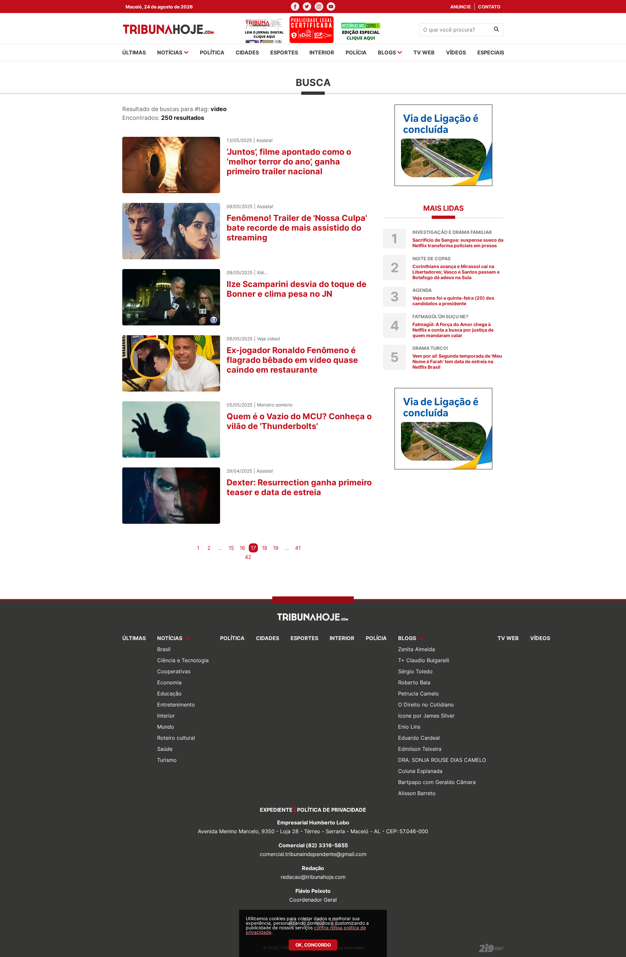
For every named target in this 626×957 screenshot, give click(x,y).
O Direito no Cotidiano (426, 704)
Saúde (164, 749)
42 (248, 557)
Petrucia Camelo (418, 693)
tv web (424, 52)
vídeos (456, 52)
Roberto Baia (414, 682)
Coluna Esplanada (420, 771)
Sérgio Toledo (415, 671)
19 (275, 548)
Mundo (165, 726)
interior (321, 52)
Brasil (164, 649)
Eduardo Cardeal (419, 738)
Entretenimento (176, 704)
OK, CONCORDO (313, 945)
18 (264, 548)
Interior (166, 715)
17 (253, 548)
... (220, 548)
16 (242, 548)
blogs (387, 52)
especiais (490, 52)
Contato (489, 6)
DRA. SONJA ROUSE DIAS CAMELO (442, 760)
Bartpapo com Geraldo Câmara (437, 782)
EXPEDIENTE (276, 810)
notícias (169, 52)
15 (231, 548)
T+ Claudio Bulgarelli (423, 660)
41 (298, 548)
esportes (284, 52)
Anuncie (460, 6)
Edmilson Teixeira (419, 749)
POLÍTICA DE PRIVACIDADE (331, 810)
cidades (247, 52)
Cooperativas (173, 671)
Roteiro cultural (176, 738)
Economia (169, 682)
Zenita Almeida (416, 649)
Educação (169, 693)
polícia (356, 52)
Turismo (167, 760)
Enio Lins (409, 726)
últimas (134, 52)
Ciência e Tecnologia (183, 660)
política (212, 52)
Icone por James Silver (426, 715)
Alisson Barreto (417, 793)
